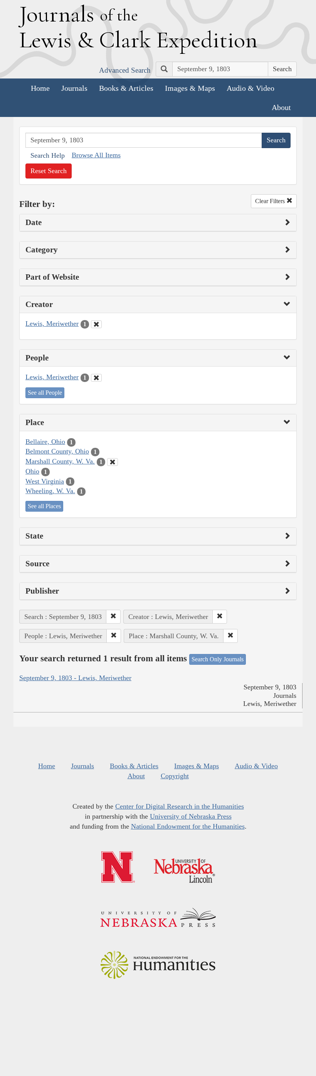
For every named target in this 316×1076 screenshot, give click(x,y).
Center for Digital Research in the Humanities (179, 806)
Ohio (32, 471)
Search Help (47, 155)
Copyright (175, 776)
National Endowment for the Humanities (188, 826)
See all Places (44, 506)
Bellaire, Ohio (45, 441)
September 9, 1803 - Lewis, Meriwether (75, 678)
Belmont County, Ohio (57, 451)
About (281, 107)
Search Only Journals (218, 659)
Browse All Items (96, 155)
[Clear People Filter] (96, 378)
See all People (45, 392)
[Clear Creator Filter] (96, 324)
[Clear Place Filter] (112, 462)
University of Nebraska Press (191, 816)
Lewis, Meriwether (52, 323)
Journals (74, 88)
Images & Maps (190, 88)
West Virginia (44, 481)
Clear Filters (270, 201)
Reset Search (48, 171)
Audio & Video (250, 88)
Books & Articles (126, 88)
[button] (113, 617)
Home (40, 88)
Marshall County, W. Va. (60, 461)
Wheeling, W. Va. (50, 491)
